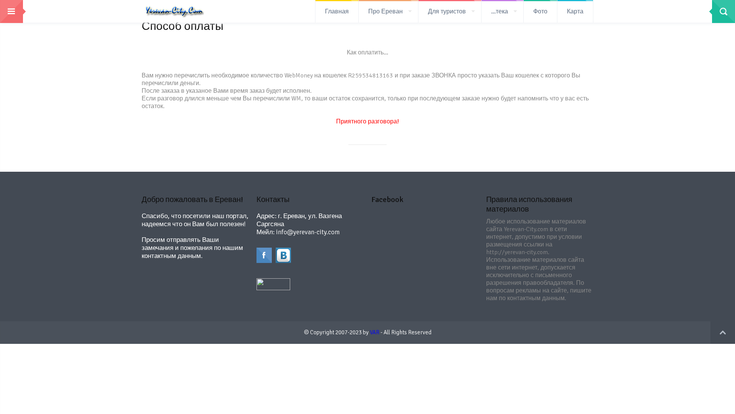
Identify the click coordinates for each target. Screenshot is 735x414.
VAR (374, 332)
